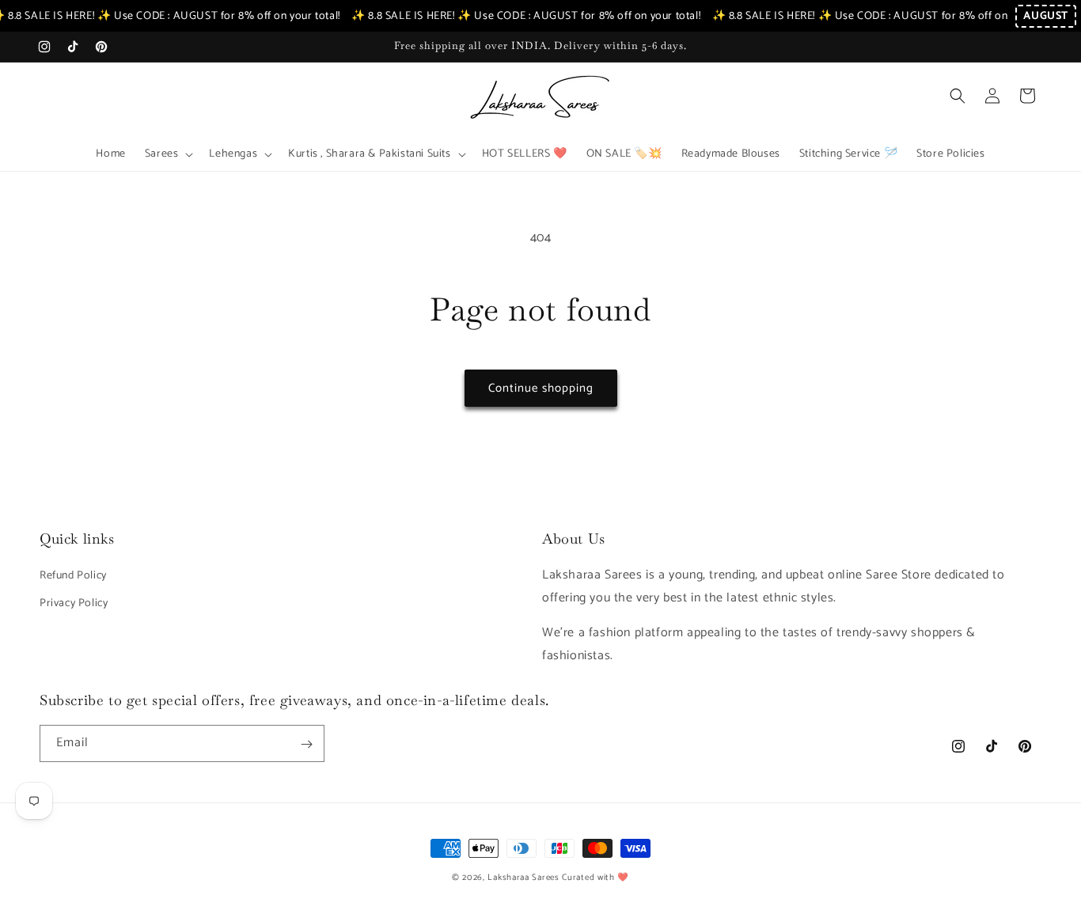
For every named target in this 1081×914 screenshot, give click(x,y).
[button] (167, 154)
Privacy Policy (74, 603)
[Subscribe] (306, 744)
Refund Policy (73, 575)
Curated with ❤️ (595, 877)
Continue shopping (541, 388)
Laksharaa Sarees (523, 877)
